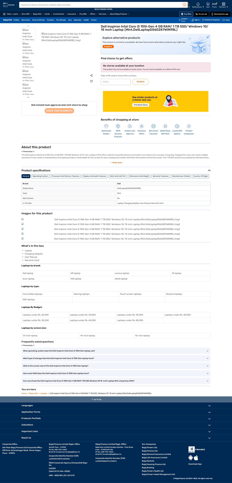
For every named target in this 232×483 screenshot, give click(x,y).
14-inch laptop (87, 335)
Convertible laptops (32, 294)
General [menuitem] (26, 176)
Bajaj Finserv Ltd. (149, 447)
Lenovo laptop (122, 273)
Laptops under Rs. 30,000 (83, 315)
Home (24, 393)
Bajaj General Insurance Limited (156, 454)
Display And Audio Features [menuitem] (94, 176)
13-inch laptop (30, 335)
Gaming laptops (82, 294)
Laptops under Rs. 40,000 (178, 315)
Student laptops (174, 294)
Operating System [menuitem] (40, 176)
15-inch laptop (142, 335)
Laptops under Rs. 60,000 (83, 320)
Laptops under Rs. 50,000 (36, 320)
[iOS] (196, 457)
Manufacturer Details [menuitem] (181, 176)
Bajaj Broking (148, 468)
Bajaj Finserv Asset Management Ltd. (158, 474)
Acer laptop (28, 278)
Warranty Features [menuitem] (160, 176)
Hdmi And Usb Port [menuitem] (118, 176)
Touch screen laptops (130, 294)
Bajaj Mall (33, 393)
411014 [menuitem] (184, 19)
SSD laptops (29, 299)
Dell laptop (28, 273)
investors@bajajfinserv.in (111, 454)
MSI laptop (76, 278)
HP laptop (75, 273)
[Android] (191, 457)
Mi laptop (176, 273)
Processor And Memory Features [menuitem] (65, 176)
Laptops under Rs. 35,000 (130, 315)
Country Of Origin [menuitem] (200, 176)
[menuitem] (185, 20)
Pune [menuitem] (183, 21)
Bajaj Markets (148, 461)
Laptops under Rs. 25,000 (36, 315)
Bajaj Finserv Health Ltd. (153, 471)
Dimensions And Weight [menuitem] (139, 176)
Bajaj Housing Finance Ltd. (154, 464)
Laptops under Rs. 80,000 (130, 320)
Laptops (43, 393)
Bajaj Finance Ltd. (150, 451)
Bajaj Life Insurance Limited (154, 457)
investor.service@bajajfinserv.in (68, 452)
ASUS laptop (121, 278)
